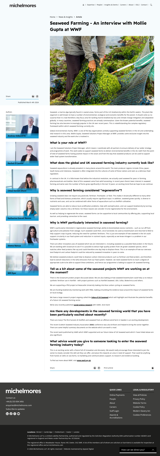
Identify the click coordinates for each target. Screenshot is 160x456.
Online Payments (117, 395)
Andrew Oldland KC (17, 136)
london (76, 432)
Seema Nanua (14, 245)
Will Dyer (12, 273)
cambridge (48, 432)
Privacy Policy (139, 399)
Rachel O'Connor (15, 163)
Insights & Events (111, 5)
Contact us (10, 398)
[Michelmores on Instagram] (14, 413)
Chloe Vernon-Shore (17, 190)
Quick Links (116, 389)
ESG (137, 5)
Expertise (90, 5)
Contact (144, 5)
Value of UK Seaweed (99, 297)
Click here (29, 448)
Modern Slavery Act (141, 411)
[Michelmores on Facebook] (11, 413)
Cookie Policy (139, 407)
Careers (123, 5)
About (131, 5)
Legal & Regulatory (143, 389)
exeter (68, 432)
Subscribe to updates (15, 409)
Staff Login (114, 411)
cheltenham (59, 432)
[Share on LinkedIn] (33, 96)
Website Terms (139, 403)
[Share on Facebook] (37, 96)
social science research (83, 305)
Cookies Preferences (142, 415)
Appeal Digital (88, 449)
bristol (38, 432)
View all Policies (140, 395)
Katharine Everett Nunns (19, 218)
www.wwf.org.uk (84, 360)
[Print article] (152, 368)
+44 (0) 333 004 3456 (15, 401)
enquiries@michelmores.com (19, 405)
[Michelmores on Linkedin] (7, 413)
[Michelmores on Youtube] (18, 413)
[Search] (151, 5)
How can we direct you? (133, 450)
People (99, 5)
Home (83, 5)
